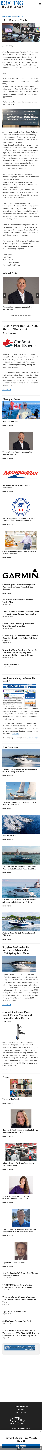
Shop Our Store (21, 1412)
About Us (21, 1410)
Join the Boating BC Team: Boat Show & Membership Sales (18, 1164)
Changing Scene (11, 399)
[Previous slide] (4, 295)
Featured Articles (8, 16)
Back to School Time (10, 421)
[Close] (40, 1432)
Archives (15, 734)
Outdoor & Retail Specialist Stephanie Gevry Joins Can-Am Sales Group (20, 1131)
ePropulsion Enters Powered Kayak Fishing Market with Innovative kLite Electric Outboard (17, 1016)
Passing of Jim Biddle (10, 1099)
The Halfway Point (10, 664)
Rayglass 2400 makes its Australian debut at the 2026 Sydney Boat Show (19, 770)
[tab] (12, 315)
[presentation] (21, 290)
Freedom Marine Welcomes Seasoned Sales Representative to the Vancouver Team (19, 1230)
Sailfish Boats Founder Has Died (16, 1321)
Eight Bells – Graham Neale (13, 1262)
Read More (6, 390)
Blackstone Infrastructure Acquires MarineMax (16, 486)
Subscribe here (32, 738)
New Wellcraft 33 (9, 835)
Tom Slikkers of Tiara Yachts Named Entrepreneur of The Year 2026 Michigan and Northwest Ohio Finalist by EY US (20, 1333)
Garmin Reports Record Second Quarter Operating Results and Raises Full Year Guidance (18, 586)
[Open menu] (39, 4)
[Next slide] (37, 295)
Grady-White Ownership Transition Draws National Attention (19, 552)
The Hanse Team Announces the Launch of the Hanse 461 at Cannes (20, 803)
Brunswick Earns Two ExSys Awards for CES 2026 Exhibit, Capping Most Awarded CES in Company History (19, 652)
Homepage (19, 16)
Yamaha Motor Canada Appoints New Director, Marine (17, 308)
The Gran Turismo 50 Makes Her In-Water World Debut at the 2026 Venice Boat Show (19, 867)
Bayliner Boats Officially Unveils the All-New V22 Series (20, 933)
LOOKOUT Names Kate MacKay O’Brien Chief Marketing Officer (15, 1197)
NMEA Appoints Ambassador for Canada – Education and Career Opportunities (20, 519)
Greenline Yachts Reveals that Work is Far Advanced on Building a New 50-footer (19, 900)
